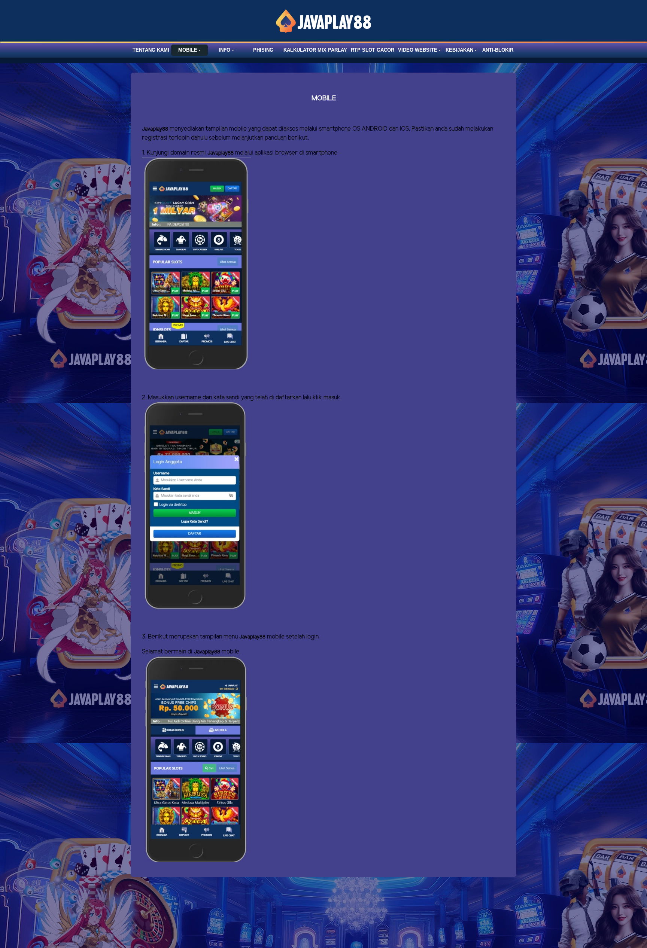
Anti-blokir (497, 50)
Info (224, 50)
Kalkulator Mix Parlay (315, 50)
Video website (417, 50)
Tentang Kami (151, 50)
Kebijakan (459, 50)
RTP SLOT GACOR (372, 50)
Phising (263, 50)
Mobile (187, 50)
